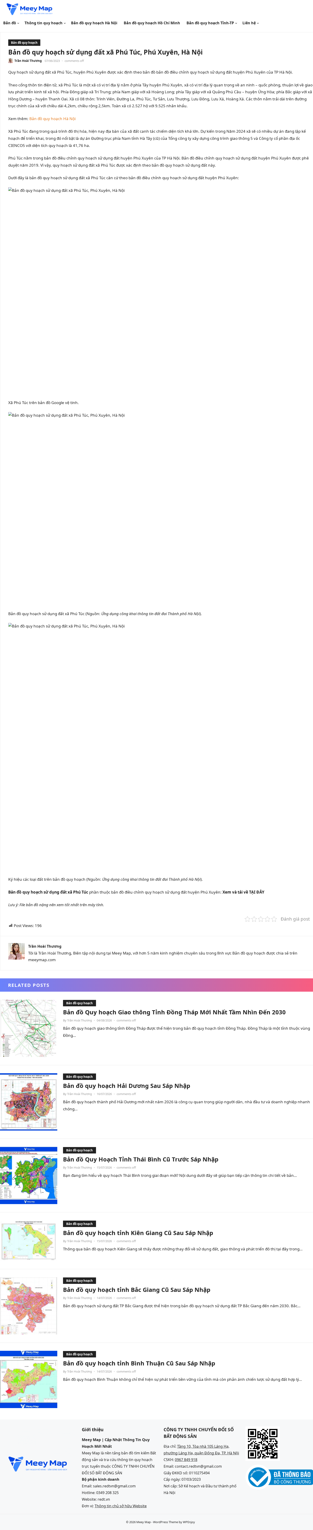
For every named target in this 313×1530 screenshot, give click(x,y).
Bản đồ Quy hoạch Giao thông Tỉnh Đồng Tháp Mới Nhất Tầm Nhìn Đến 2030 (174, 1012)
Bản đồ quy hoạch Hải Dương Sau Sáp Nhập (126, 1086)
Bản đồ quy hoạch (24, 43)
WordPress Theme (165, 1522)
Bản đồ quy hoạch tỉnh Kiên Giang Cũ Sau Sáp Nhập (138, 1233)
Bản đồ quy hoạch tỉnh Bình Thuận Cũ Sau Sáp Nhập (139, 1363)
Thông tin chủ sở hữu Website (121, 1505)
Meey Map (143, 1522)
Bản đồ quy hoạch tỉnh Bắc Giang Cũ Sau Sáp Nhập (136, 1289)
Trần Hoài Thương (28, 61)
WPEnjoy (189, 1522)
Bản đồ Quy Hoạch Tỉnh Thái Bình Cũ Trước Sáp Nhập (140, 1159)
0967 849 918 (186, 1459)
